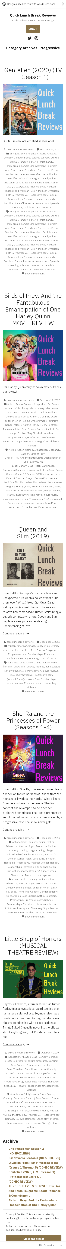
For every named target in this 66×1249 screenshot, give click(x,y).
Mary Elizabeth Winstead (40, 433)
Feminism (52, 165)
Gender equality (49, 891)
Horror (34, 1069)
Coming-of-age (44, 850)
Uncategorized (40, 441)
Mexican (51, 186)
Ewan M (10, 478)
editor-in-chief (37, 161)
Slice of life (21, 203)
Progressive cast (38, 194)
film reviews (39, 482)
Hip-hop (25, 650)
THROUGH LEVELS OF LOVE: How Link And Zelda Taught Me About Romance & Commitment (34, 1190)
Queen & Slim (14, 679)
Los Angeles (32, 186)
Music (23, 1077)
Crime (33, 416)
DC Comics (43, 416)
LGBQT (10, 186)
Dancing (53, 1060)
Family (49, 161)
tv (50, 207)
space (24, 870)
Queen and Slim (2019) (33, 532)
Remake (27, 866)
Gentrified (12, 178)
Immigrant (35, 178)
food (7, 170)
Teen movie (17, 875)
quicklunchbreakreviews (20, 149)
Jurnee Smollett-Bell (48, 429)
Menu (34, 28)
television (50, 265)
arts (36, 1094)
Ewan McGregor (24, 478)
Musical (32, 1077)
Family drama (12, 165)
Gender (9, 174)
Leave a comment (35, 273)
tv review (38, 269)
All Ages (29, 846)
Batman (9, 408)
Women (31, 445)
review (30, 503)
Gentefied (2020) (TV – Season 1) (33, 73)
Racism (52, 194)
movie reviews (11, 499)
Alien (21, 846)
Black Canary (37, 408)
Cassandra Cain (28, 412)
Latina (38, 182)
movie (39, 494)
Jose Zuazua (23, 182)
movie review (51, 494)
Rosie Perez (48, 437)
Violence (54, 441)
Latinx (54, 182)
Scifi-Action (13, 870)
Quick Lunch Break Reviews (33, 15)
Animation (41, 846)
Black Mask (52, 408)
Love (42, 186)
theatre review (15, 1123)
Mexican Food (11, 190)
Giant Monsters (15, 1069)
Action (10, 404)
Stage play (10, 1085)
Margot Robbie (18, 433)
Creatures (41, 1060)
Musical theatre (46, 1077)
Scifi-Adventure (13, 908)
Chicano (51, 153)
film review (26, 482)
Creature (10, 1060)
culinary (45, 157)
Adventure (11, 846)
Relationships (15, 199)
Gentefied (35, 174)
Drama (13, 161)
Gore (27, 1069)
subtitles (29, 207)
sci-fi (36, 866)
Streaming (17, 207)
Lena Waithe (11, 670)
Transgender (34, 1085)
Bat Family (53, 404)
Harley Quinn (39, 424)
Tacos (45, 207)
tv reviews (49, 269)
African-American (17, 645)
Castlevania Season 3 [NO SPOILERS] (34, 1158)
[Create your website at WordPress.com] (33, 4)
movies (24, 499)
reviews (39, 503)
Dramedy (23, 161)
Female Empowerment (33, 165)
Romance (29, 199)
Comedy (8, 157)
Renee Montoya (16, 503)
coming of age (27, 850)
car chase (13, 662)
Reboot (54, 862)
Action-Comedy (24, 404)
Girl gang (26, 424)
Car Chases (12, 412)
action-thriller (46, 842)
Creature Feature (25, 1060)
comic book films (48, 412)
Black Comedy (40, 1056)
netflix (9, 194)
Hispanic (24, 178)
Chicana (41, 153)
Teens (28, 875)
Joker (17, 429)
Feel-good (37, 854)
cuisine (35, 157)
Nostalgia (9, 862)
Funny (54, 170)
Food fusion (17, 170)
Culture (55, 157)
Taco (37, 207)
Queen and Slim (31, 679)
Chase (31, 645)
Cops (39, 645)
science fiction (48, 866)
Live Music (13, 1077)
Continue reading (14, 633)
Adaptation (40, 404)
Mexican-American (48, 190)
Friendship (30, 170)
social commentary (38, 203)
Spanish (54, 203)
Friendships (43, 170)
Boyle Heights (28, 153)
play (23, 1114)
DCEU (54, 416)
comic (24, 470)
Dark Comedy (18, 1065)
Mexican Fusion (28, 190)
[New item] (30, 37)
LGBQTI (20, 186)
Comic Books (13, 416)
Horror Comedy (48, 1069)
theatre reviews (32, 1123)
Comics (25, 416)
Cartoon (52, 846)
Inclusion (9, 182)
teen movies (26, 912)
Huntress (53, 424)
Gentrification (50, 174)
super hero (9, 441)
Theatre (21, 1085)
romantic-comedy (45, 199)
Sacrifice (8, 203)
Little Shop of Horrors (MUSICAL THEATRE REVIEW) (33, 945)
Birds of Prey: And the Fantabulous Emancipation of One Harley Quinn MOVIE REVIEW (33, 309)
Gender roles (21, 174)
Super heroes (23, 441)
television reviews (18, 269)
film (17, 482)
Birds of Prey (21, 408)
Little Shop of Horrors (44, 1073)
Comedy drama (22, 157)
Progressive (21, 194)
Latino (46, 182)
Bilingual (14, 153)
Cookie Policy (33, 1229)
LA (32, 182)
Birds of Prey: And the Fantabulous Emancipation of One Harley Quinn (33, 459)
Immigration (49, 178)
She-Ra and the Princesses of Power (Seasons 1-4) (33, 720)
